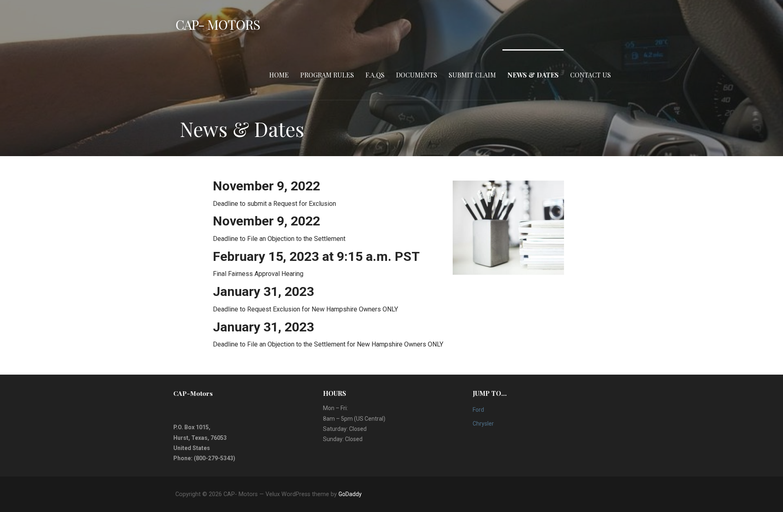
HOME (279, 75)
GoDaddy (350, 494)
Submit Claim (472, 75)
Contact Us (590, 75)
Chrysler (483, 423)
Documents (416, 75)
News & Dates (533, 75)
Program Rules (327, 75)
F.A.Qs (375, 75)
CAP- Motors (217, 24)
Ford (478, 409)
